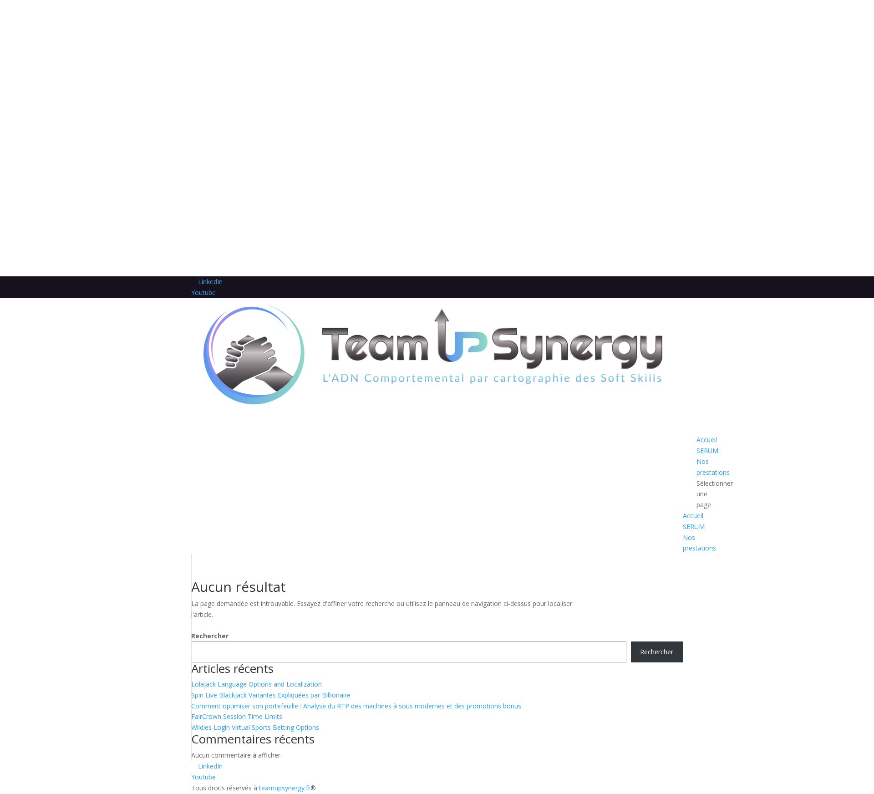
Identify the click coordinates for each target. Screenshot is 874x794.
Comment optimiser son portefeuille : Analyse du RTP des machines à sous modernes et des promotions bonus (356, 706)
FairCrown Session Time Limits (236, 716)
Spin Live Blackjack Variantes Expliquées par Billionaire (271, 695)
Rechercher (210, 635)
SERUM (694, 526)
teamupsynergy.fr (284, 788)
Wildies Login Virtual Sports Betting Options (255, 727)
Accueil (693, 515)
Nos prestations (713, 467)
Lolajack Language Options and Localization (256, 684)
